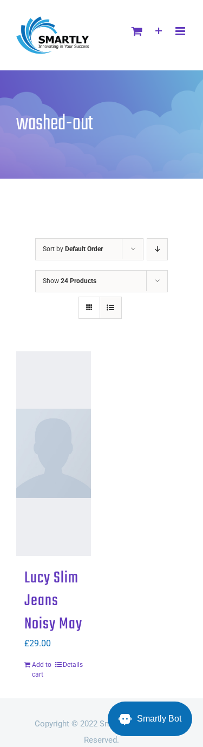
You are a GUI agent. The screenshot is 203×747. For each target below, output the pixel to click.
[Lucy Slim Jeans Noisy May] (53, 453)
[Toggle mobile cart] (137, 31)
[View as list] (110, 307)
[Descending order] (157, 249)
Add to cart (41, 669)
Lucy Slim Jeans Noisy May (53, 601)
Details (73, 665)
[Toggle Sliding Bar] (159, 31)
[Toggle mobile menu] (181, 31)
